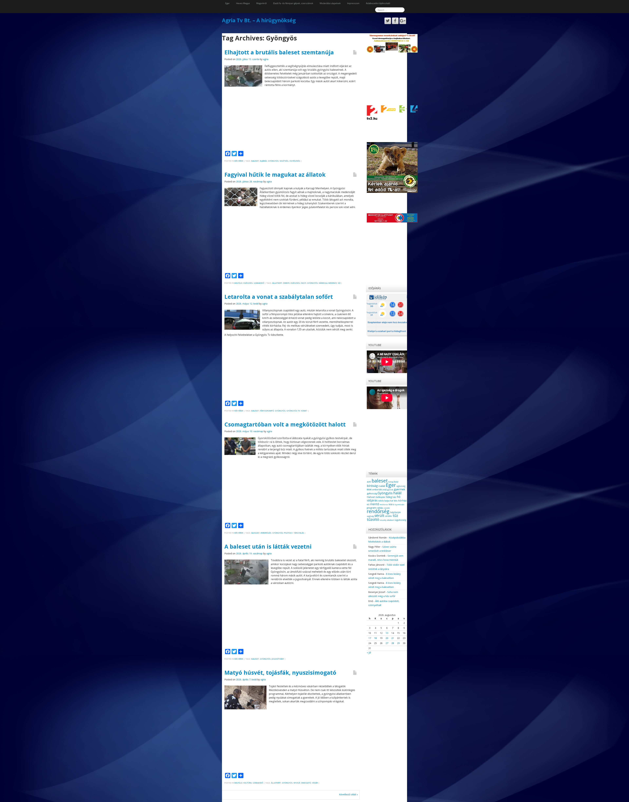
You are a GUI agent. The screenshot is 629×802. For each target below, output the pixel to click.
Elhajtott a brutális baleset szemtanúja (279, 52)
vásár (315, 783)
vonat (304, 410)
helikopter (380, 497)
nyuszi (297, 783)
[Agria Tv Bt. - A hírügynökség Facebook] (395, 21)
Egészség (248, 283)
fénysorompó (267, 410)
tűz (395, 515)
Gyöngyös (273, 161)
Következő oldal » (348, 794)
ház (394, 497)
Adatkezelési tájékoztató (378, 3)
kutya (387, 500)
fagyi (303, 283)
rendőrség (378, 511)
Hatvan (371, 496)
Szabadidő (259, 283)
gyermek (399, 489)
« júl (369, 652)
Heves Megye (243, 3)
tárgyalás (299, 533)
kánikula (323, 283)
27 (387, 643)
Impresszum (353, 3)
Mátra (391, 504)
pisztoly (288, 533)
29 (398, 643)
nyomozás (399, 504)
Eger (227, 3)
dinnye (286, 283)
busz (396, 481)
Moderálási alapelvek (330, 3)
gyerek (390, 489)
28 (392, 643)
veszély (383, 520)
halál (397, 492)
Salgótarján (395, 512)
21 (392, 638)
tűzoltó (373, 519)
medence (332, 283)
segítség (284, 161)
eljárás (263, 161)
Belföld (238, 283)
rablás (380, 507)
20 (387, 638)
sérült (379, 515)
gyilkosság (372, 493)
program (371, 507)
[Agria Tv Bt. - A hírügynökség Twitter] (387, 21)
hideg (389, 496)
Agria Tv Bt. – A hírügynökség (259, 20)
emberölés (266, 533)
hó (398, 497)
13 (387, 633)
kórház (402, 500)
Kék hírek (238, 161)
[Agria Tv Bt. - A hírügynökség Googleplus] (403, 21)
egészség (295, 283)
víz (339, 283)
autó (369, 481)
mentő (374, 504)
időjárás (372, 500)
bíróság (372, 486)
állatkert (277, 283)
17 (369, 638)
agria (265, 59)
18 (375, 638)
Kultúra (247, 783)
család (381, 486)
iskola (381, 500)
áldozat (255, 533)
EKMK (369, 489)
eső (385, 489)
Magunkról (261, 3)
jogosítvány (278, 659)
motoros (384, 504)
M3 (368, 504)
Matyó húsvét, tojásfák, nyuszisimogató (280, 672)
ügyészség (294, 161)
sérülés (388, 516)
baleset (255, 161)
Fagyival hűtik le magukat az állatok (274, 174)
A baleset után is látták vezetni (268, 546)
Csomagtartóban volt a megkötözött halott (285, 424)
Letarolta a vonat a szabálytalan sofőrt (278, 296)
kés (396, 500)
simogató (306, 783)
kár (391, 500)
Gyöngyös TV (293, 410)
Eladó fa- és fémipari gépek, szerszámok (293, 3)
